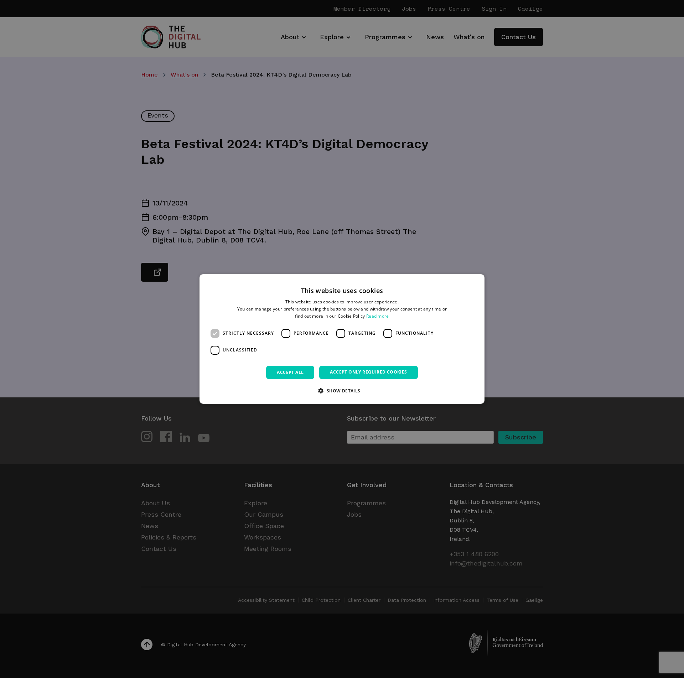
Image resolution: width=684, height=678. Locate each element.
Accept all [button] (290, 372)
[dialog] (342, 339)
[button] (341, 390)
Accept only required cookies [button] (368, 372)
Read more (377, 316)
